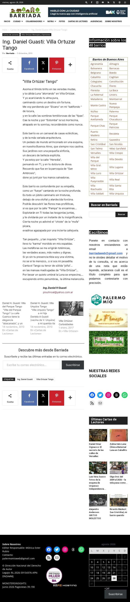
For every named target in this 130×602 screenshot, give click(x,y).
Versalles (96, 153)
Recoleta (114, 133)
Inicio (7, 21)
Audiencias (96, 21)
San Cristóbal (98, 144)
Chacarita (96, 85)
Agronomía (97, 63)
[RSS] (108, 2)
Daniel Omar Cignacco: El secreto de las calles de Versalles (96, 450)
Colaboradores (34, 21)
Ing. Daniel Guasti (25, 379)
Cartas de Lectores (78, 21)
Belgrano (96, 72)
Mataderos (97, 99)
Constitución (116, 81)
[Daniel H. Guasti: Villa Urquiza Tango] (44, 318)
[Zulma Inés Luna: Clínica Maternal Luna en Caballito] (119, 435)
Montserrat (115, 99)
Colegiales (96, 81)
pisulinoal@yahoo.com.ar (58, 292)
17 (91, 572)
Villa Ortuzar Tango (44, 379)
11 (97, 567)
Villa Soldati (97, 193)
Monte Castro (98, 105)
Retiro (94, 139)
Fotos (62, 21)
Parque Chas (98, 125)
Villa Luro (96, 173)
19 (103, 572)
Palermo (114, 111)
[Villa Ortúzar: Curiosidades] (71, 308)
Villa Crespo (116, 153)
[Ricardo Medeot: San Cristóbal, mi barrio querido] (119, 500)
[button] (86, 2)
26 (103, 578)
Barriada (10, 53)
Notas (50, 21)
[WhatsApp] (125, 2)
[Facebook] (91, 2)
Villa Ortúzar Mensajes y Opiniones (35, 34)
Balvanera (96, 68)
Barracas (114, 68)
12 (103, 567)
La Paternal (97, 94)
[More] (70, 65)
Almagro (114, 63)
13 (108, 567)
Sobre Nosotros (113, 21)
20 (108, 572)
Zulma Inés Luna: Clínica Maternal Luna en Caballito (118, 447)
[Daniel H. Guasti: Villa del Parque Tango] (16, 318)
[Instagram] (97, 2)
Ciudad (16, 21)
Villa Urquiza (116, 193)
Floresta (95, 90)
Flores (112, 85)
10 (91, 567)
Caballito (96, 77)
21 (114, 572)
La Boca (113, 90)
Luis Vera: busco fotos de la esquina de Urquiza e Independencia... (97, 482)
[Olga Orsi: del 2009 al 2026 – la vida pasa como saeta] (119, 468)
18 (97, 572)
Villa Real (114, 179)
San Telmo (96, 148)
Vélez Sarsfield (117, 148)
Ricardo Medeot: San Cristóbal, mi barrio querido (118, 512)
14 (114, 567)
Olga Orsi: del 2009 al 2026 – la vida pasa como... (119, 479)
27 (108, 578)
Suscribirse (73, 365)
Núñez (94, 111)
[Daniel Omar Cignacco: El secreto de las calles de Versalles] (98, 435)
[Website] (119, 2)
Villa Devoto (116, 159)
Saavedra (114, 139)
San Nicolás (116, 144)
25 (97, 578)
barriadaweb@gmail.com (106, 253)
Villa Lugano (116, 167)
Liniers (113, 94)
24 (91, 578)
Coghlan (114, 77)
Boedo (112, 72)
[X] (113, 2)
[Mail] (102, 2)
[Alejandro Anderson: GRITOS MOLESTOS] (98, 500)
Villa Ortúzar (116, 173)
